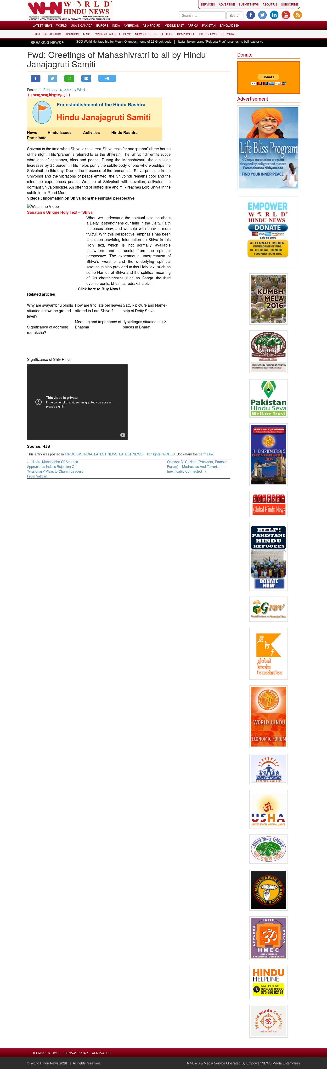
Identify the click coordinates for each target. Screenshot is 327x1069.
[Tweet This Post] (52, 78)
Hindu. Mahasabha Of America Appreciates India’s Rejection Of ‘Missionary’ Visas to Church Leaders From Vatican (55, 468)
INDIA (116, 25)
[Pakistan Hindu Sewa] (268, 398)
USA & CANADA (81, 25)
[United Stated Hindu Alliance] (268, 809)
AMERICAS (131, 25)
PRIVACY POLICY (76, 1053)
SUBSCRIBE (289, 4)
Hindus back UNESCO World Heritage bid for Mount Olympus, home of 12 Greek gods (92, 41)
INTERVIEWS (208, 34)
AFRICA (193, 25)
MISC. (87, 34)
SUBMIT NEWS (249, 4)
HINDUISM (72, 34)
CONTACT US (101, 1053)
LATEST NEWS (42, 25)
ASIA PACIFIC (152, 25)
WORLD (61, 25)
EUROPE (102, 25)
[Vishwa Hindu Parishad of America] (268, 351)
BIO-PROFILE (186, 34)
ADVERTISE (227, 4)
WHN (81, 89)
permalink (206, 454)
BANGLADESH (229, 25)
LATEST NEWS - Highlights (139, 454)
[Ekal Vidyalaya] (268, 769)
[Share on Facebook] (35, 78)
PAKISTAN (209, 25)
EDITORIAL (228, 34)
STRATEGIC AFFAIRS (47, 34)
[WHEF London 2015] (268, 454)
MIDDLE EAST (174, 25)
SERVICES (207, 4)
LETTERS (166, 34)
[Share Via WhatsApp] (69, 78)
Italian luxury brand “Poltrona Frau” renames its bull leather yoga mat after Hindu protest (219, 41)
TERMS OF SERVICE (47, 1053)
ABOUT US (270, 4)
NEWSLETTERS (146, 34)
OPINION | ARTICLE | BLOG (113, 34)
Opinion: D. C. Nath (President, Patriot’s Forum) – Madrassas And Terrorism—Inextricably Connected (197, 466)
